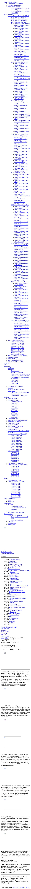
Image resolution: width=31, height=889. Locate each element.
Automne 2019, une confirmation (20, 375)
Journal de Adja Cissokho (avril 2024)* (21, 254)
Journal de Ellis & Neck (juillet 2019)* (20, 82)
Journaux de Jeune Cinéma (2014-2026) (18, 16)
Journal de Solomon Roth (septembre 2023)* (21, 231)
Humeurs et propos (13, 357)
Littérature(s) (13, 604)
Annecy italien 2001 (16, 437)
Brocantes (10, 521)
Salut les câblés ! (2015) (17, 343)
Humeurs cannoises (16, 401)
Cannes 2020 (14, 417)
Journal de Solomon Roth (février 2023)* (21, 210)
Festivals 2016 (15, 472)
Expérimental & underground (17, 592)
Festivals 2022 (15, 477)
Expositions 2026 (15, 497)
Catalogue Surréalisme (17, 520)
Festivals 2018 (15, 475)
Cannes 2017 (14, 412)
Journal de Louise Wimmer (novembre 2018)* (21, 56)
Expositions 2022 (15, 492)
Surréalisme (12, 621)
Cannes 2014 (14, 408)
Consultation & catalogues (15, 515)
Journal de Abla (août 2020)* (22, 120)
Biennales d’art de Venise (14, 480)
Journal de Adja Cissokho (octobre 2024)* (21, 273)
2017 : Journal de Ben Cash (18, 22)
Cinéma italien (13, 578)
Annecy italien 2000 (16, 435)
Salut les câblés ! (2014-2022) (16, 340)
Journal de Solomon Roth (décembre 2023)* (21, 241)
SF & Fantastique (13, 618)
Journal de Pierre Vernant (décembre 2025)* (21, 317)
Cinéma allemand (14, 573)
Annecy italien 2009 (16, 444)
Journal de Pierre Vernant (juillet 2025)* (21, 302)
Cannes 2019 (14, 415)
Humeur (12, 602)
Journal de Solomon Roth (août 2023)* (21, 228)
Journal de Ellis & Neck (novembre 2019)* (20, 95)
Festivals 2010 (15, 467)
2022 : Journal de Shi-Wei (18, 172)
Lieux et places (12, 523)
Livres (9, 500)
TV (11, 624)
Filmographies (11, 524)
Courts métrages (13, 582)
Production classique (16, 506)
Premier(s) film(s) (14, 615)
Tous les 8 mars (15, 371)
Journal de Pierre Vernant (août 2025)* (21, 305)
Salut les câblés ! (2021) (17, 352)
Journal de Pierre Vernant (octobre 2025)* (21, 311)
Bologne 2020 (15, 461)
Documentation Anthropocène (19, 395)
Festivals (6, 397)
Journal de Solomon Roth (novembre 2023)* (21, 238)
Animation (12, 561)
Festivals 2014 (15, 469)
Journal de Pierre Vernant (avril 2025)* (21, 293)
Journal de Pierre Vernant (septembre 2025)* (21, 308)
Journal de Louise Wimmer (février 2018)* (21, 28)
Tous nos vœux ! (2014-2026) (16, 361)
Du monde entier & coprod (17, 587)
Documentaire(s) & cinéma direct (19, 585)
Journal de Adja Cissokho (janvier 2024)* (21, 245)
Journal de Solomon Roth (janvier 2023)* (21, 207)
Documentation (8, 514)
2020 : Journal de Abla (17, 100)
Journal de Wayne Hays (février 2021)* (20, 139)
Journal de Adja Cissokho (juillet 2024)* (21, 264)
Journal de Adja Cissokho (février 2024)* (21, 248)
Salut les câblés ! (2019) (17, 349)
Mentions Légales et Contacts (21, 887)
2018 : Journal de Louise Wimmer (20, 23)
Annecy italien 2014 (16, 446)
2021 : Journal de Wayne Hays (19, 134)
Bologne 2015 (15, 454)
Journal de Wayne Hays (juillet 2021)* (20, 155)
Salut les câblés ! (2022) (17, 354)
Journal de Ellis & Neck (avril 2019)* (20, 73)
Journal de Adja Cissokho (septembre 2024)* (21, 270)
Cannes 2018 (14, 414)
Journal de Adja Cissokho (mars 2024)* (21, 251)
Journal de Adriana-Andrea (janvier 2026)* (21, 322)
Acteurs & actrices (15, 559)
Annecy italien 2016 (16, 449)
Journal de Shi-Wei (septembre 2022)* (19, 193)
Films (5, 365)
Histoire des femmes (16, 385)
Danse (10, 584)
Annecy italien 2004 (16, 440)
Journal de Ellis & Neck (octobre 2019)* (20, 92)
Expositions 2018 (15, 487)
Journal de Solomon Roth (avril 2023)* (21, 216)
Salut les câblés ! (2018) (17, 348)
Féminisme (11, 369)
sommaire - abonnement (7, 553)
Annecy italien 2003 (16, 438)
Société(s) (10, 388)
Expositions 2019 (15, 489)
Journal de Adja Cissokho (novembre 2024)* (21, 276)
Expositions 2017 (15, 486)
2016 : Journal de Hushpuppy (19, 20)
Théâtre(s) (11, 622)
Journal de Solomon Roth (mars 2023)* (21, 213)
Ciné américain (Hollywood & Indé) (19, 570)
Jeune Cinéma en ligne (14, 6)
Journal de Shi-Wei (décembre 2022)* (19, 202)
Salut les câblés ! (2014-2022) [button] (9, 627)
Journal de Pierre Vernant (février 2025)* (21, 287)
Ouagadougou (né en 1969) (15, 426)
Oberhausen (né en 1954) (14, 421)
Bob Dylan (11, 368)
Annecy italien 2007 (16, 443)
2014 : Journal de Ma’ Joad (18, 17)
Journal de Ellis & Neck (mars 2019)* (20, 70)
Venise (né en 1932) (13, 398)
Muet (10, 609)
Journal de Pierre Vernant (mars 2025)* (21, 290)
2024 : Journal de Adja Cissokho (20, 243)
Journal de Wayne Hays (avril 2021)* (20, 145)
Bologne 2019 (15, 460)
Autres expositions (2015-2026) (16, 481)
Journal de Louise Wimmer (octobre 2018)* (21, 53)
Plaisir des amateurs (14, 613)
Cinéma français (14, 576)
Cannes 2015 (14, 409)
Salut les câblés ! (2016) (17, 345)
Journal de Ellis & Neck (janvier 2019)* (20, 64)
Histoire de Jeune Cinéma (15, 5)
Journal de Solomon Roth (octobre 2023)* (21, 234)
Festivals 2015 (15, 471)
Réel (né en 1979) (12, 429)
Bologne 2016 (15, 455)
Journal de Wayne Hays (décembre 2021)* (20, 170)
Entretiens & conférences (16, 590)
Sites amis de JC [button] (5, 628)
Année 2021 (14, 380)
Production (11, 504)
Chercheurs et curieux (14, 569)
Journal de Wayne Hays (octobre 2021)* (20, 164)
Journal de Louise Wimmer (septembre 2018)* (21, 50)
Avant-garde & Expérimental (15, 386)
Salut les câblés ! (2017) (17, 346)
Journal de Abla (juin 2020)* (22, 116)
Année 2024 (14, 383)
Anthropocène (11, 391)
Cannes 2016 (14, 411)
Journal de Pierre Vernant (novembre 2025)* (21, 314)
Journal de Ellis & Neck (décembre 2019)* (20, 98)
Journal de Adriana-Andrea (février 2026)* (21, 325)
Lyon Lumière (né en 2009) (15, 463)
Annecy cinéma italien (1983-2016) (17, 434)
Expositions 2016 (15, 484)
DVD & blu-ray (14, 589)
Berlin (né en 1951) (13, 418)
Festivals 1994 (15, 466)
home (2, 638)
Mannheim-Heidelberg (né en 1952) (17, 420)
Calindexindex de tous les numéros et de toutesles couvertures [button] (5, 633)
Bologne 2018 (15, 458)
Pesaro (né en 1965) (13, 424)
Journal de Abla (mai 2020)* (22, 114)
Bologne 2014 (15, 452)
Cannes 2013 (14, 406)
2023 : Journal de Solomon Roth (20, 205)
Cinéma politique (14, 579)
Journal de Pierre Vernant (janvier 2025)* (21, 284)
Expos (6, 478)
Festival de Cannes (15, 595)
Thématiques (7, 366)
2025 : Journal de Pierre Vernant (20, 282)
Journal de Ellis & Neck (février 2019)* (20, 67)
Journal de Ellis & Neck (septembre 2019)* (20, 88)
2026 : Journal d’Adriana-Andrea (20, 320)
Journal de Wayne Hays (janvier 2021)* (20, 136)
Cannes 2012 (14, 404)
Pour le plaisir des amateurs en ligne (17, 355)
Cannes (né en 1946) (13, 400)
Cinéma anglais (13, 575)
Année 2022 (14, 381)
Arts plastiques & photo (16, 566)
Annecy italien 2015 (16, 448)
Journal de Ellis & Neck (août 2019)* (20, 85)
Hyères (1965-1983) (13, 423)
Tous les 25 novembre (17, 372)
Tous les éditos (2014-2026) (15, 360)
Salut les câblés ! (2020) (17, 351)
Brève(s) (12, 567)
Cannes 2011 (14, 403)
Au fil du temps (8, 14)
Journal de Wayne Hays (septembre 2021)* (20, 161)
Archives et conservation (15, 564)
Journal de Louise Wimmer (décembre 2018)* (21, 59)
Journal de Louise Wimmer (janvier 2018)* (21, 25)
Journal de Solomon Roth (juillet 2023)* (21, 225)
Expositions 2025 (15, 495)
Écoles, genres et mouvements (16, 389)
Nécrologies (13, 612)
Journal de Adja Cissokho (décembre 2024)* (21, 279)
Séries (10, 616)
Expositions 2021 (15, 491)
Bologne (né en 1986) (13, 451)
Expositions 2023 (15, 494)
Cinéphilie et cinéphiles (16, 581)
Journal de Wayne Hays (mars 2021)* (20, 142)
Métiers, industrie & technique (17, 607)
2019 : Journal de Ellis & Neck (19, 62)
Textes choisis (11, 358)
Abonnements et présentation (15, 3)
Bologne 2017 (15, 457)
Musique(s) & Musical (16, 610)
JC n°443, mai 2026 (6, 552)
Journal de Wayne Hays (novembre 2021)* (20, 167)
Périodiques (11, 501)
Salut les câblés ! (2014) (17, 341)
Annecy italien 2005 (16, 441)
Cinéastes (12, 572)
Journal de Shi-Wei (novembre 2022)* (19, 199)
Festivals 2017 (15, 474)
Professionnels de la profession (16, 512)
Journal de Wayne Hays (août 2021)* (20, 158)
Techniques (11, 511)
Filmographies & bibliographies (17, 598)
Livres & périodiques (10, 498)
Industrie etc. (7, 503)
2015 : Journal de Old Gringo (19, 19)
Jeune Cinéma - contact (10, 2)
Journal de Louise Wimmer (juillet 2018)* (21, 44)
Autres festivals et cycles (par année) (17, 464)
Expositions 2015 (15, 483)
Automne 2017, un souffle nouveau (20, 374)
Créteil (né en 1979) (13, 428)
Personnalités (7, 363)
